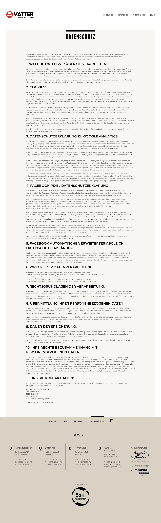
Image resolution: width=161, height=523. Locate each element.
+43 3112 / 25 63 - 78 (24, 462)
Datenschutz (97, 421)
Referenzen (123, 15)
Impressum (79, 421)
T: (16, 460)
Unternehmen (139, 15)
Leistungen (108, 15)
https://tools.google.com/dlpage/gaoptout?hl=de (103, 181)
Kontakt (52, 421)
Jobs (65, 421)
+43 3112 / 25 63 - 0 (24, 460)
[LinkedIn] (111, 420)
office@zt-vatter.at (45, 399)
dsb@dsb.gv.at (119, 371)
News (152, 15)
